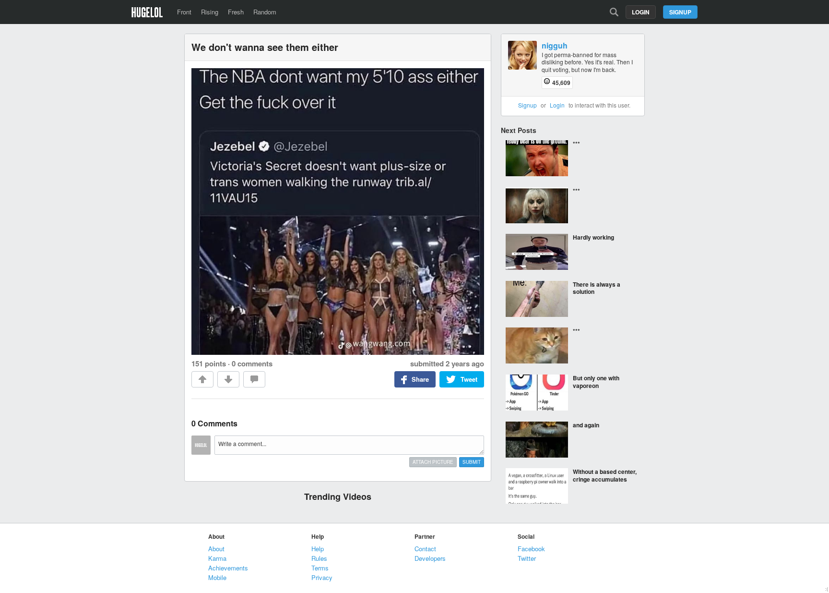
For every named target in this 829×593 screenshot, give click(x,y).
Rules (319, 558)
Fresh (236, 11)
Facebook (531, 548)
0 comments (252, 363)
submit (471, 462)
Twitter (527, 558)
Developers (430, 558)
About (216, 548)
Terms (320, 567)
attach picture (433, 462)
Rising (209, 11)
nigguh (555, 46)
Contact (425, 548)
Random (264, 11)
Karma (217, 558)
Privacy (321, 577)
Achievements (228, 567)
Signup (680, 12)
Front (184, 11)
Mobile (217, 577)
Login (641, 12)
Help (317, 548)
